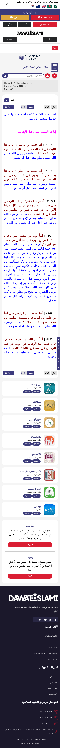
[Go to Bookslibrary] (30, 57)
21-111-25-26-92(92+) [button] (46, 718)
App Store (36, 392)
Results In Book (47, 724)
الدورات (10, 39)
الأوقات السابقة (52, 688)
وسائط (49, 39)
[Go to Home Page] (30, 32)
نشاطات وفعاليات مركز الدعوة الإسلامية (45, 654)
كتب (25, 24)
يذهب (31, 107)
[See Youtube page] (45, 619)
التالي (54, 107)
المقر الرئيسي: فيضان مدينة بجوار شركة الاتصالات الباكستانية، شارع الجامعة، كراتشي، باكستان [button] (28, 731)
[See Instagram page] (40, 619)
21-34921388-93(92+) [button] (46, 711)
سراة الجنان (53, 677)
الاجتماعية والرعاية (51, 636)
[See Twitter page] (50, 619)
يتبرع (55, 48)
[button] (6, 100)
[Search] (5, 75)
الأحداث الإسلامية (52, 648)
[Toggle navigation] (5, 48)
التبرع (30, 576)
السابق (47, 107)
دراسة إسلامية (52, 659)
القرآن (10, 24)
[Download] (47, 75)
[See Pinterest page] (35, 619)
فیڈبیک (30, 544)
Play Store (27, 392)
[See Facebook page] (55, 619)
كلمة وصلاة (53, 694)
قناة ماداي (44, 24)
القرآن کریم (53, 682)
